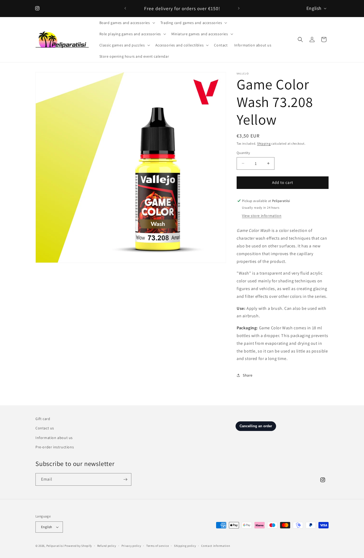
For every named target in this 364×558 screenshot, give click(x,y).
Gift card (42, 418)
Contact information (215, 546)
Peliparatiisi (55, 546)
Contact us (44, 428)
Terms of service (157, 546)
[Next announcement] (239, 8)
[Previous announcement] (125, 8)
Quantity (243, 153)
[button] (126, 22)
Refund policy (106, 546)
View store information (261, 215)
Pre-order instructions (54, 447)
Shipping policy (185, 546)
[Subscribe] (125, 479)
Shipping (264, 143)
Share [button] (248, 375)
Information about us (54, 437)
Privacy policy (131, 546)
